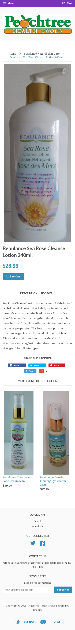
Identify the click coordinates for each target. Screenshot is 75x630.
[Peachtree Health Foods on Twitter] (32, 544)
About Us (37, 526)
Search (37, 521)
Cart (69, 3)
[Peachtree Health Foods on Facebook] (42, 544)
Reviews (46, 293)
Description (28, 293)
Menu (10, 3)
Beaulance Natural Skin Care (42, 53)
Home (12, 53)
